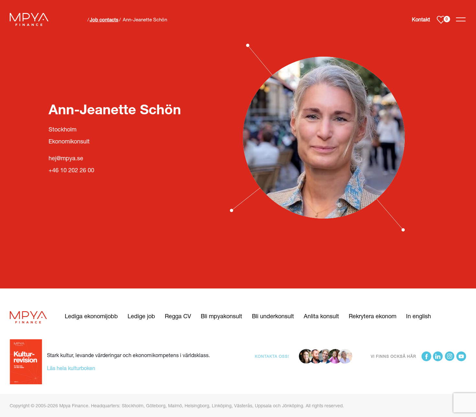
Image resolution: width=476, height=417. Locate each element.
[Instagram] (450, 356)
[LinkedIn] (438, 356)
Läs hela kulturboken (71, 368)
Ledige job (141, 316)
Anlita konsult (321, 316)
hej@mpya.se (66, 158)
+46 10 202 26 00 (71, 170)
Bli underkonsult (273, 316)
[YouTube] (461, 356)
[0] (440, 20)
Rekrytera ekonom (372, 316)
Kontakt (421, 19)
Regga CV (178, 316)
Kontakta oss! (272, 356)
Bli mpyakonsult (221, 316)
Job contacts (104, 19)
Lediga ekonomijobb (91, 316)
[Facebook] (426, 356)
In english (418, 316)
